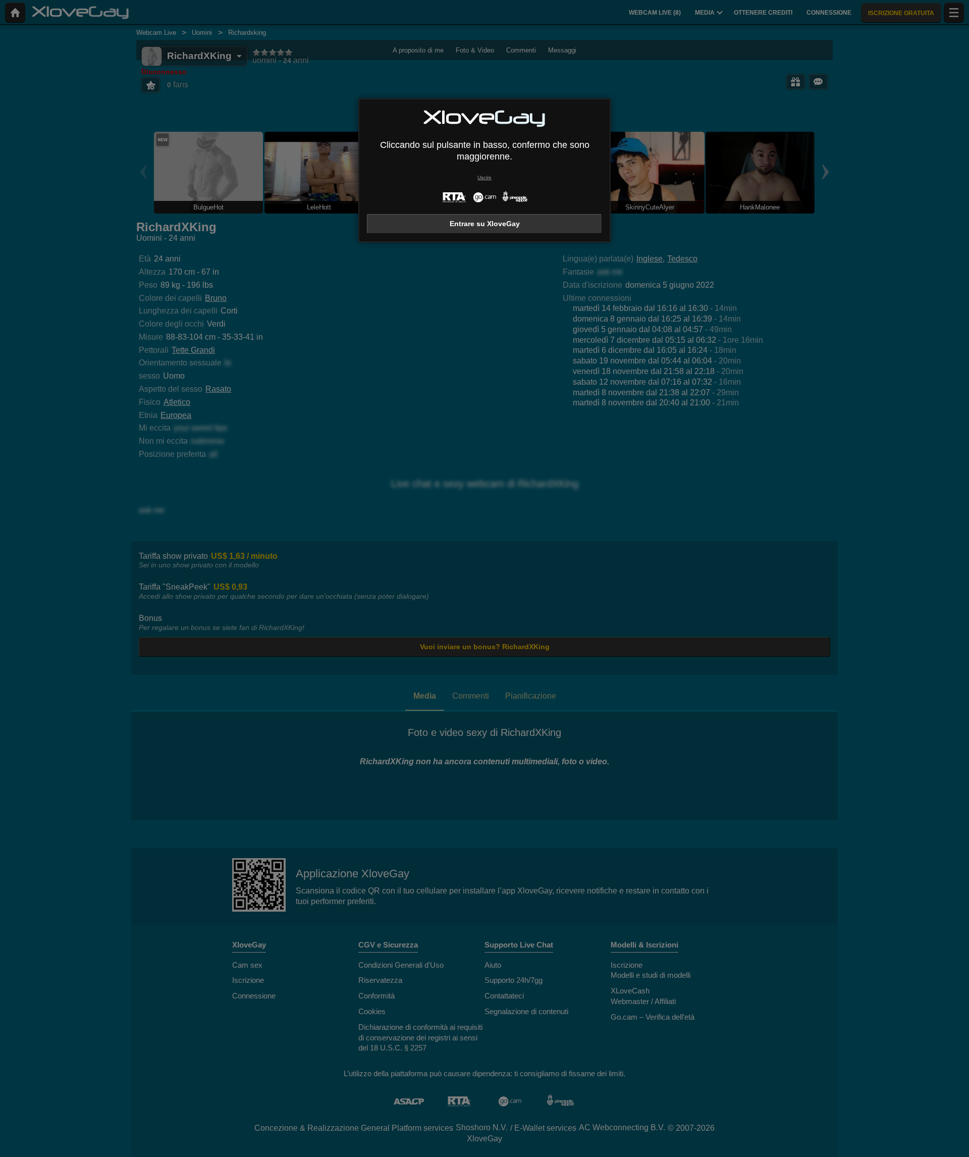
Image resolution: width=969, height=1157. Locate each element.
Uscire (484, 177)
